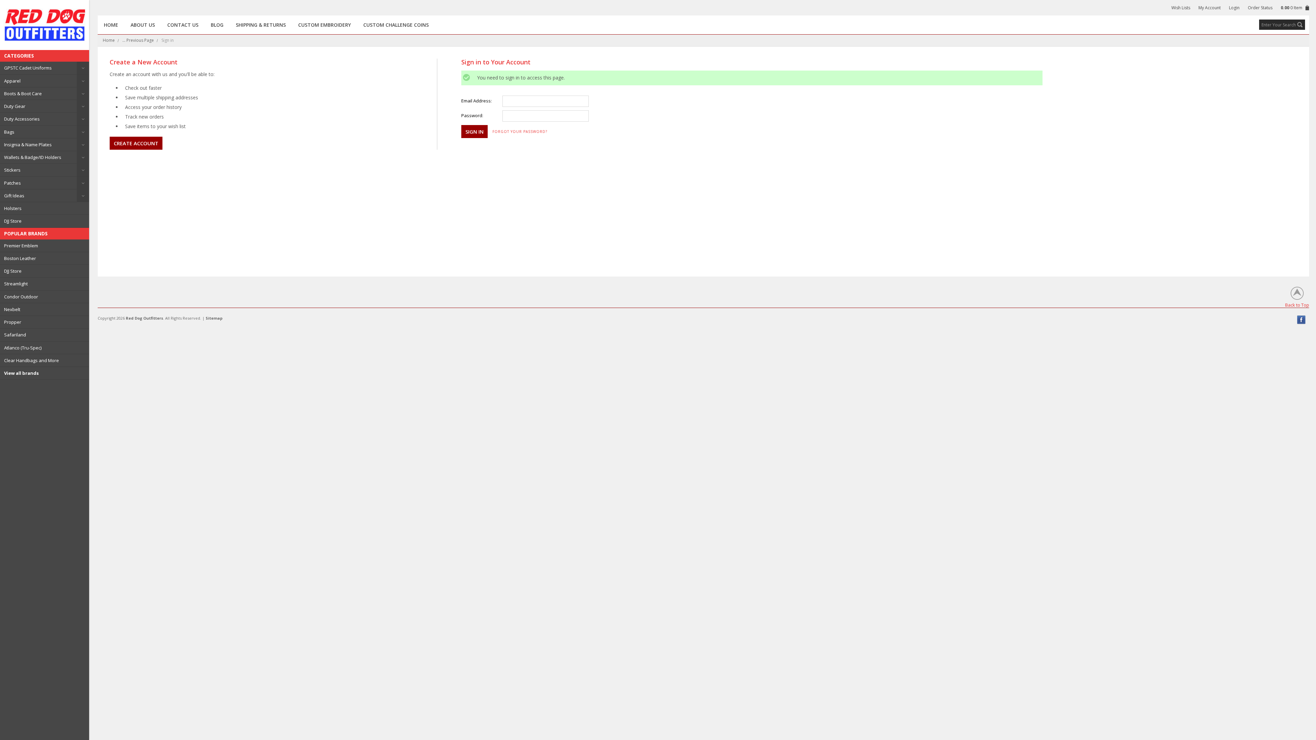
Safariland (15, 335)
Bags (9, 132)
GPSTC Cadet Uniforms (28, 68)
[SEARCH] (1300, 25)
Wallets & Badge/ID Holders (32, 157)
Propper (12, 322)
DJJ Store (13, 221)
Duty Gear (14, 106)
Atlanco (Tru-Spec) (22, 348)
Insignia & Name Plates (28, 144)
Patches (12, 183)
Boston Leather (20, 258)
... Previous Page (138, 40)
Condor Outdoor (21, 297)
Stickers (12, 170)
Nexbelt (12, 309)
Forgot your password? (519, 131)
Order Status (1260, 7)
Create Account (136, 143)
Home (109, 40)
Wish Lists (1180, 7)
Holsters (13, 208)
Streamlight (16, 284)
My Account (1209, 7)
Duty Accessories (22, 119)
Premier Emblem (21, 246)
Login (1234, 7)
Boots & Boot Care (23, 93)
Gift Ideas (14, 196)
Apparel (12, 81)
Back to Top (1297, 305)
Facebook (1301, 320)
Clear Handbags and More (31, 360)
